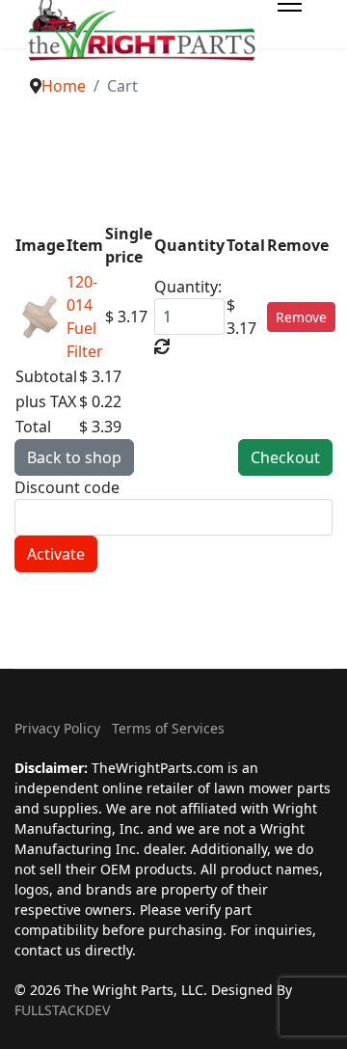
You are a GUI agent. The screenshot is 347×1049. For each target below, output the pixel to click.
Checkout (285, 457)
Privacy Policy (57, 728)
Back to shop (74, 457)
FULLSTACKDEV (62, 1010)
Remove (301, 317)
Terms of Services (168, 728)
